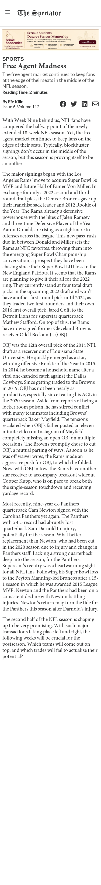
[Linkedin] (84, 104)
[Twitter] (74, 104)
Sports (13, 59)
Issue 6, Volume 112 (20, 106)
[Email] (95, 104)
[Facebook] (63, 104)
